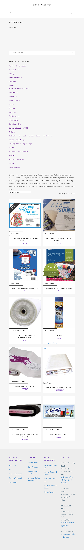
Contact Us (13, 482)
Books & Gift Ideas (15, 78)
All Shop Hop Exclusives (17, 66)
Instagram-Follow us (50, 480)
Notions (12, 132)
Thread (11, 163)
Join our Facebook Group (50, 473)
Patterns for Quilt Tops (17, 140)
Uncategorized (14, 167)
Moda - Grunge (14, 100)
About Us (12, 465)
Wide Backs (13, 120)
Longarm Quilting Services (34, 479)
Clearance (13, 82)
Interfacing (13, 96)
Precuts (12, 108)
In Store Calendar (15, 474)
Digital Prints (13, 92)
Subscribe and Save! (16, 159)
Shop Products (33, 467)
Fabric (11, 86)
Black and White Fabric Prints (19, 88)
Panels (11, 104)
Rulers (11, 148)
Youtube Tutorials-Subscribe (50, 487)
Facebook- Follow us (50, 467)
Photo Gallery (33, 463)
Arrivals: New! (14, 70)
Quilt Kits (12, 112)
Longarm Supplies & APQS (18, 128)
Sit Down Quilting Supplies (18, 152)
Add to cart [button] (16, 233)
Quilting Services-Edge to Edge (20, 144)
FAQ (10, 469)
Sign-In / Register (42, 5)
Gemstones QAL (15, 124)
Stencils (12, 156)
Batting (11, 74)
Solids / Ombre (14, 116)
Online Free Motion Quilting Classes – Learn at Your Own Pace (31, 136)
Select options (18, 330)
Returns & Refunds (15, 478)
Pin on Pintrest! (49, 492)
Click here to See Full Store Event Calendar (67, 480)
